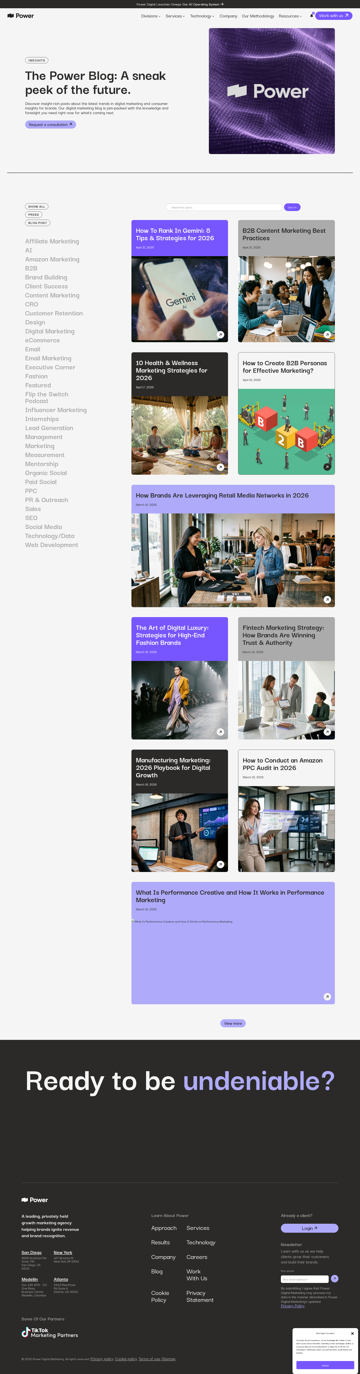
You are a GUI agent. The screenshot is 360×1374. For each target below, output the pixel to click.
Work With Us (197, 1274)
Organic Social (46, 472)
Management (44, 436)
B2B (31, 267)
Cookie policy (126, 1358)
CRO (31, 303)
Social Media (43, 526)
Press (33, 214)
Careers (197, 1256)
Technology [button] (200, 15)
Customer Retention (54, 312)
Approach (162, 1227)
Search (292, 207)
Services (198, 1227)
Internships (42, 418)
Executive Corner (50, 366)
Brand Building (46, 276)
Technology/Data (49, 535)
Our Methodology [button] (258, 15)
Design (35, 321)
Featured (38, 384)
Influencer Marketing (56, 409)
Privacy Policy (292, 1305)
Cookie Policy (160, 1296)
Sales (33, 508)
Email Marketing (48, 357)
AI (28, 249)
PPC (31, 490)
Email (32, 348)
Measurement (45, 454)
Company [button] (228, 15)
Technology (198, 1241)
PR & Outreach (46, 499)
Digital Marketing (50, 330)
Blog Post (37, 222)
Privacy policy (102, 1358)
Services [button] (174, 15)
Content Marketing (52, 294)
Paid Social (41, 481)
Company (162, 1256)
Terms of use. (150, 1358)
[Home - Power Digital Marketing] (21, 15)
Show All (36, 206)
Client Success (46, 285)
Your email (287, 1270)
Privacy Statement (198, 1296)
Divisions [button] (149, 15)
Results (160, 1241)
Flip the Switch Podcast (46, 397)
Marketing (40, 445)
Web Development (51, 544)
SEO (31, 517)
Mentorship (41, 463)
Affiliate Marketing (52, 240)
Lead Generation (49, 427)
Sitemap (168, 1358)
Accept (325, 1365)
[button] (352, 1333)
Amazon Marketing (52, 258)
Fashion (36, 375)
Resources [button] (289, 15)
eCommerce (42, 339)
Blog (157, 1270)
